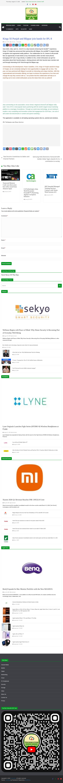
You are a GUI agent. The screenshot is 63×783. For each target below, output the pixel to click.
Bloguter (24, 29)
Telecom (25, 25)
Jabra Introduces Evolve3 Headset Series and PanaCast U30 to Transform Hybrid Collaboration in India (35, 450)
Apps (17, 29)
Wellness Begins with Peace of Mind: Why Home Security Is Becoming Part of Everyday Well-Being (31, 331)
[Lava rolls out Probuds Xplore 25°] (6, 443)
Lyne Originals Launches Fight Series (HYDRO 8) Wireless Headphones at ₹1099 (31, 427)
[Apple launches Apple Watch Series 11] (6, 642)
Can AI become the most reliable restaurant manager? (24, 368)
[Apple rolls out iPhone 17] (6, 634)
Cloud (2, 678)
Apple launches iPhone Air (18, 626)
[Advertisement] (31, 92)
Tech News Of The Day (10, 275)
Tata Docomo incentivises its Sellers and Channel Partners (16, 158)
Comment (4, 216)
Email (3, 248)
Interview (44, 25)
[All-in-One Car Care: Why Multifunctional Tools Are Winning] (6, 353)
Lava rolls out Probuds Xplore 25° (20, 442)
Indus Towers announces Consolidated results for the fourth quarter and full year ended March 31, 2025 (35, 537)
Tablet (3, 671)
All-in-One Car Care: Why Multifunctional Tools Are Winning (26, 352)
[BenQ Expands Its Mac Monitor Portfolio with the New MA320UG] (31, 568)
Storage (3, 687)
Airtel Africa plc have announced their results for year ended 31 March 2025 (29, 528)
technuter (13, 42)
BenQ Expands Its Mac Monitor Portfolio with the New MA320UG (28, 589)
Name (3, 240)
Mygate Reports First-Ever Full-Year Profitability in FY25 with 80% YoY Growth (30, 512)
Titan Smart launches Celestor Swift (35, 1)
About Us (3, 694)
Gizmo (19, 25)
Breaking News (10, 25)
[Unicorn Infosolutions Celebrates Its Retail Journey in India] (6, 603)
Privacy (3, 700)
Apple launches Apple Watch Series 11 (20, 642)
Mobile (3, 668)
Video (2, 691)
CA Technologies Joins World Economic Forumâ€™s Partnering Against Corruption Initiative (31, 192)
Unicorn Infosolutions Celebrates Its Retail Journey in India (25, 602)
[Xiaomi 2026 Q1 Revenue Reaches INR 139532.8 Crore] (31, 479)
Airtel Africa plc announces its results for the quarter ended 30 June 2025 (28, 520)
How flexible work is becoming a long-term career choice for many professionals (20, 345)
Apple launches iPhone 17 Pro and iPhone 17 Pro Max (24, 618)
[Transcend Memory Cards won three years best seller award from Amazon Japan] (10, 170)
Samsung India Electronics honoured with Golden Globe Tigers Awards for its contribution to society (46, 159)
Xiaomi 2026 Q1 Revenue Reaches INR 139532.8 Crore (23, 500)
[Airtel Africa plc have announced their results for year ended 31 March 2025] (6, 529)
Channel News (35, 25)
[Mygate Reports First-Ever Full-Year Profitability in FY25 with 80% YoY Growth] (6, 513)
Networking (4, 674)
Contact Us (4, 697)
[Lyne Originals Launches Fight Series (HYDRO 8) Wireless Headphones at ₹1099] (31, 401)
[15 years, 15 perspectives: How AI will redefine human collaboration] (6, 361)
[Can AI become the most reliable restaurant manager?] (6, 369)
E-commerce (9, 29)
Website (3, 255)
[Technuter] (3, 27)
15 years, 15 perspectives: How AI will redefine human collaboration (27, 360)
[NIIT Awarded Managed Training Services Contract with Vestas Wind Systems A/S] (52, 170)
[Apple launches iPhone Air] (6, 627)
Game (30, 29)
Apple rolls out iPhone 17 (18, 634)
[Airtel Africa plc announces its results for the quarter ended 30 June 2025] (6, 521)
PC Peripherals (5, 681)
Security (3, 684)
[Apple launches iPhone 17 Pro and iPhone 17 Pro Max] (6, 619)
